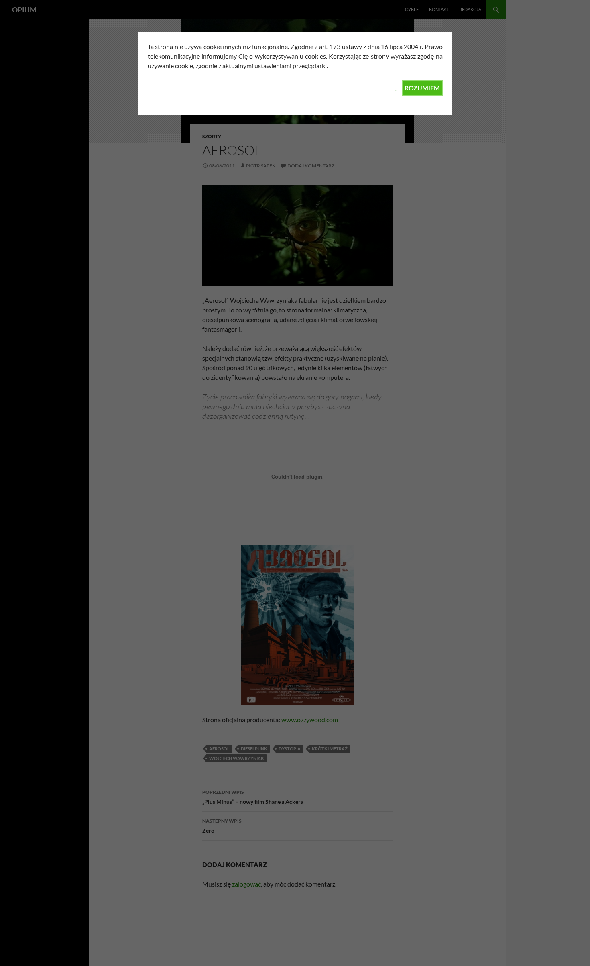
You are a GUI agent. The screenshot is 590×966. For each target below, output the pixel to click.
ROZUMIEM (422, 88)
